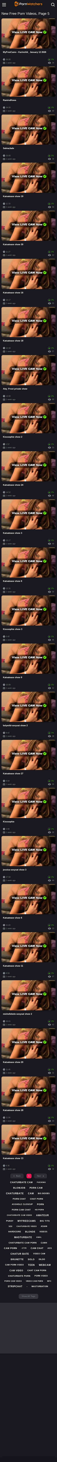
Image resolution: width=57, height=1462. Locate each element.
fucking (41, 1182)
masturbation (40, 1286)
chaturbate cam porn (23, 1243)
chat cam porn (36, 1270)
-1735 (24, 1248)
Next (39, 1176)
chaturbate (15, 1193)
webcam (45, 1265)
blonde (30, 1231)
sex (11, 1226)
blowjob (19, 1188)
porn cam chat (21, 1210)
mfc (49, 1281)
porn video (41, 1276)
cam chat (37, 1248)
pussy (10, 1221)
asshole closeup (22, 1204)
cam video (16, 1270)
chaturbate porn (19, 1276)
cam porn (10, 1248)
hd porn (39, 1210)
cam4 (44, 1243)
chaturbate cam (21, 1182)
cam (31, 1193)
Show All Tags (28, 1296)
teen (31, 1265)
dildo (42, 1259)
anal (39, 1237)
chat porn (36, 1199)
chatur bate (20, 1254)
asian (44, 1226)
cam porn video (14, 1265)
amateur (42, 1215)
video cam (39, 1254)
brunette (17, 1259)
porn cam (36, 1188)
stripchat (15, 1286)
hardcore (14, 1231)
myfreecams (27, 1221)
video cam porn (34, 1281)
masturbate (23, 1237)
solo (31, 1259)
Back (18, 1176)
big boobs (44, 1193)
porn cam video (13, 1281)
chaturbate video (27, 1226)
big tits (45, 1221)
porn (40, 1204)
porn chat (19, 1199)
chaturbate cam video (19, 1215)
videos (43, 1232)
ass (50, 1248)
